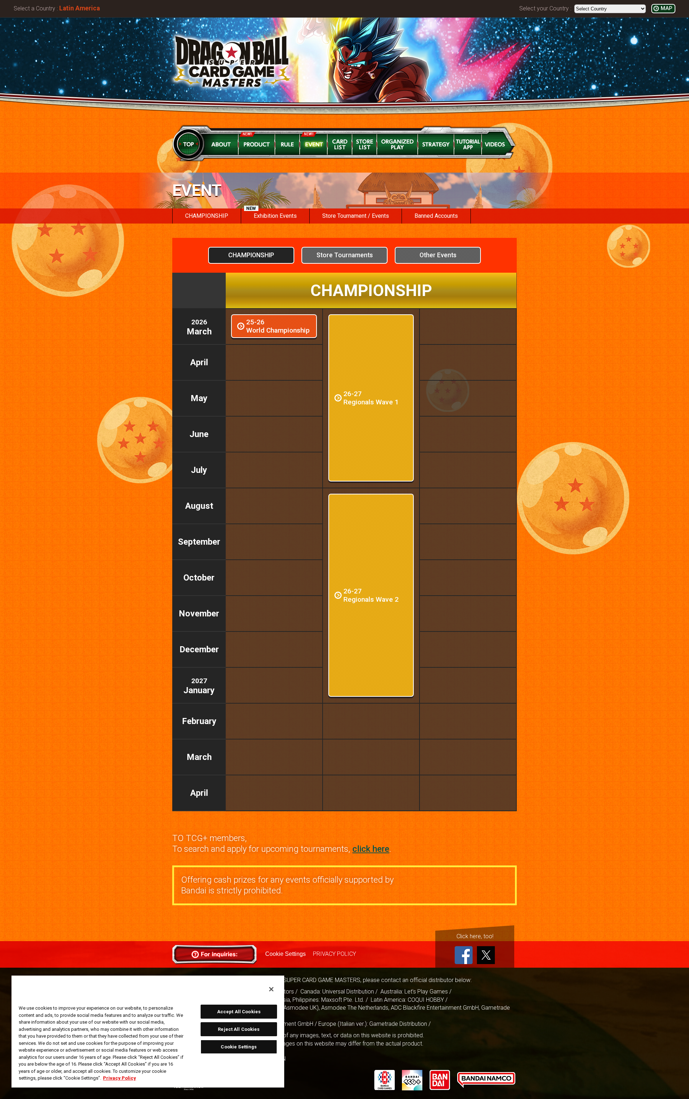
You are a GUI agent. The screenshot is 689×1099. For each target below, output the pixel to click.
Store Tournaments (345, 255)
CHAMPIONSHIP (251, 255)
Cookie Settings (285, 954)
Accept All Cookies (239, 1011)
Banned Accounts (436, 215)
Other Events (438, 255)
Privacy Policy (119, 1078)
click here (370, 849)
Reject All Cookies (238, 1029)
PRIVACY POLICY (334, 953)
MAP (666, 8)
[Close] (271, 989)
